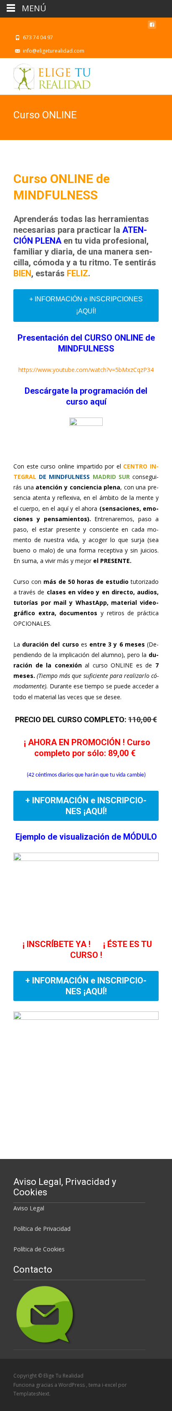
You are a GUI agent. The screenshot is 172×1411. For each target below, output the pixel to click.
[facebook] (152, 27)
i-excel (110, 1384)
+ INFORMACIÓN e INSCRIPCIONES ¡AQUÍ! (86, 305)
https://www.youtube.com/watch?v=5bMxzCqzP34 (86, 370)
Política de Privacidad (42, 1229)
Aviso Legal (28, 1208)
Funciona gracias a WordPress (49, 1384)
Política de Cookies (39, 1249)
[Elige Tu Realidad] (45, 75)
